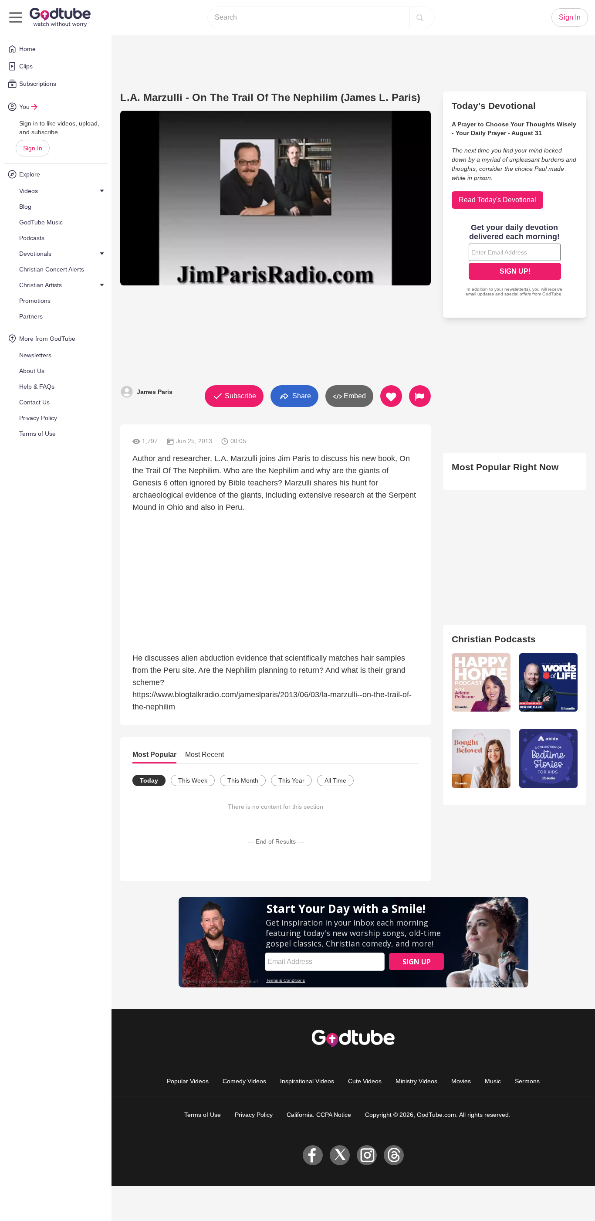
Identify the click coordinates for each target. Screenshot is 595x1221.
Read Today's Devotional (497, 200)
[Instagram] (367, 1155)
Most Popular (154, 754)
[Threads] (394, 1155)
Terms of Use (202, 1114)
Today (149, 780)
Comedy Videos (244, 1081)
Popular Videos (188, 1081)
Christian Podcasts (494, 639)
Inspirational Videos (307, 1081)
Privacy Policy (254, 1114)
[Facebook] (313, 1155)
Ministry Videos (416, 1081)
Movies (461, 1081)
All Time (335, 780)
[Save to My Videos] (391, 396)
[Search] (419, 17)
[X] (340, 1155)
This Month (242, 780)
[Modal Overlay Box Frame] (514, 261)
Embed (354, 396)
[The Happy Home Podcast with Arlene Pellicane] (481, 682)
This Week (192, 780)
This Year (291, 780)
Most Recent (204, 754)
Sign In (32, 148)
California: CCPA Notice (319, 1114)
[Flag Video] (420, 396)
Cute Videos (365, 1081)
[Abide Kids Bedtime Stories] (548, 758)
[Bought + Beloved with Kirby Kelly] (481, 758)
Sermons (527, 1081)
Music (493, 1081)
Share (301, 395)
